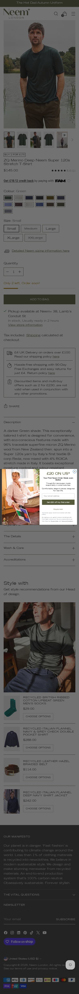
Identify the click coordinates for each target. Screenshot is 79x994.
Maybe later (58, 509)
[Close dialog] (74, 471)
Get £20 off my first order (58, 502)
